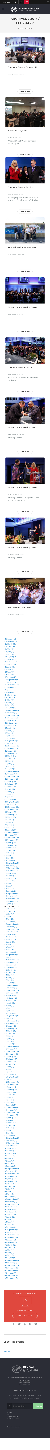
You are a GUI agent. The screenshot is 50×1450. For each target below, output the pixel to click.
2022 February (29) (10, 753)
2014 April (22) (9, 1003)
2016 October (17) (10, 957)
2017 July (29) (9, 919)
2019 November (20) (11, 868)
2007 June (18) (9, 1222)
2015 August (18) (10, 982)
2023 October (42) (10, 743)
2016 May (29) (9, 944)
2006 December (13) (11, 1268)
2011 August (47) (10, 1105)
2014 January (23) (10, 995)
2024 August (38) (10, 707)
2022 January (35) (10, 751)
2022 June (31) (9, 763)
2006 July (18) (9, 1255)
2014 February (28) (10, 998)
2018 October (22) (10, 896)
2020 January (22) (10, 812)
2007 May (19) (9, 1219)
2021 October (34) (10, 804)
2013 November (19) (11, 1051)
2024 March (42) (10, 695)
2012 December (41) (11, 1084)
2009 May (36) (9, 1158)
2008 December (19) (11, 1207)
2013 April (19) (9, 1033)
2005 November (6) (11, 1275)
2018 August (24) (10, 891)
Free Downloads (13, 1419)
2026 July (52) (9, 654)
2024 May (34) (9, 700)
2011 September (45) (11, 1107)
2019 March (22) (10, 848)
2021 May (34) (9, 791)
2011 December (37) (11, 1115)
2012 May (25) (9, 1066)
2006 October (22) (10, 1263)
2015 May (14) (9, 975)
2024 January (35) (10, 690)
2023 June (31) (9, 733)
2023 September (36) (11, 741)
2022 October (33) (10, 774)
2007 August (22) (10, 1227)
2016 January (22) (10, 934)
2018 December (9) (11, 901)
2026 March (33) (10, 644)
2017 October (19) (10, 926)
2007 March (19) (10, 1214)
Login (9, 1414)
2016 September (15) (11, 954)
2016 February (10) (10, 937)
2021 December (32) (11, 809)
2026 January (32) (10, 639)
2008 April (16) (9, 1186)
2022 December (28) (11, 779)
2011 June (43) (9, 1100)
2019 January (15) (10, 842)
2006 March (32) (10, 1245)
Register (10, 1412)
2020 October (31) (10, 835)
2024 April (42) (9, 697)
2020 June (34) (9, 825)
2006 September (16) (11, 1260)
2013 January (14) (10, 1026)
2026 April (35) (9, 646)
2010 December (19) (11, 1145)
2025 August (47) (10, 677)
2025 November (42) (11, 685)
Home (20, 28)
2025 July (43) (9, 674)
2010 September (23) (11, 1138)
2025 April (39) (9, 667)
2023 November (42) (11, 746)
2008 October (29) (10, 1201)
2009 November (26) (11, 1173)
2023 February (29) (10, 723)
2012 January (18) (10, 1056)
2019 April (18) (9, 850)
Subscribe (38, 1406)
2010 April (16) (9, 1125)
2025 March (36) (10, 664)
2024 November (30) (11, 715)
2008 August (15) (10, 1196)
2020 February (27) (10, 814)
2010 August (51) (10, 1135)
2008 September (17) (11, 1199)
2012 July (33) (9, 1072)
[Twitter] (19, 1324)
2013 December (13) (11, 1054)
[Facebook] (13, 1324)
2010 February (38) (10, 1120)
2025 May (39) (9, 669)
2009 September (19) (11, 1168)
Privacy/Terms (25, 1380)
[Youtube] (24, 1324)
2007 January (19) (10, 1209)
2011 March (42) (10, 1092)
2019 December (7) (11, 870)
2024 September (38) (11, 710)
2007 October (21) (10, 1232)
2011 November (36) (11, 1112)
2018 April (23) (9, 881)
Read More (25, 91)
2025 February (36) (10, 662)
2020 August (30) (10, 830)
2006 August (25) (10, 1257)
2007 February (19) (10, 1212)
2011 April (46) (9, 1095)
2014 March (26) (10, 1000)
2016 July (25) (9, 949)
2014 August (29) (10, 1013)
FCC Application (24, 1382)
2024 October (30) (10, 713)
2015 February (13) (10, 967)
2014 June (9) (8, 1008)
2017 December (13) (11, 932)
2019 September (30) (11, 863)
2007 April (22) (9, 1217)
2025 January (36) (10, 659)
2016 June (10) (9, 947)
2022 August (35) (10, 769)
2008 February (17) (10, 1181)
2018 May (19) (9, 883)
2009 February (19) (10, 1151)
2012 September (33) (11, 1077)
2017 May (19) (9, 914)
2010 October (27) (10, 1140)
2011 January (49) (10, 1087)
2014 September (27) (11, 1016)
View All (7, 1351)
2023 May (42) (9, 730)
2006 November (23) (11, 1265)
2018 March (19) (10, 878)
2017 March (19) (10, 909)
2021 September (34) (11, 802)
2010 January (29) (10, 1117)
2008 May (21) (9, 1189)
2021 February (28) (10, 784)
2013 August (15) (10, 1044)
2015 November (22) (11, 990)
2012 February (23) (10, 1059)
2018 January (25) (10, 873)
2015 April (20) (9, 972)
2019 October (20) (10, 865)
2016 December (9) (11, 962)
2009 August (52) (10, 1166)
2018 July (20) (9, 888)
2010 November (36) (11, 1143)
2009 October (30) (10, 1171)
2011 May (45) (9, 1097)
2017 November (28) (11, 929)
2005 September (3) (11, 1270)
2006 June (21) (9, 1252)
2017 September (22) (11, 924)
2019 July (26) (9, 858)
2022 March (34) (10, 756)
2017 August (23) (10, 921)
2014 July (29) (9, 1010)
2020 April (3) (9, 819)
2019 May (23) (9, 853)
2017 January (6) (10, 904)
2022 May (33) (9, 761)
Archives (28, 28)
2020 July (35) (9, 827)
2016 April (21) (9, 942)
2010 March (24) (10, 1123)
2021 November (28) (11, 807)
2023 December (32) (11, 748)
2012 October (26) (10, 1079)
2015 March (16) (10, 970)
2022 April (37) (9, 758)
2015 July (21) (9, 980)
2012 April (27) (9, 1064)
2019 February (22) (10, 845)
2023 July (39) (9, 735)
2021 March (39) (10, 786)
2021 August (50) (10, 799)
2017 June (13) (9, 916)
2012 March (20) (10, 1061)
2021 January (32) (10, 781)
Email (29, 1385)
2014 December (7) (11, 1023)
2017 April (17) (9, 911)
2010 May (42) (9, 1128)
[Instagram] (30, 1324)
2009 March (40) (10, 1153)
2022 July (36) (9, 766)
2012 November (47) (11, 1082)
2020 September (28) (11, 832)
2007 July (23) (9, 1224)
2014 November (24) (11, 1021)
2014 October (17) (10, 1018)
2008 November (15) (11, 1204)
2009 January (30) (10, 1148)
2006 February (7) (10, 1242)
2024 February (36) (10, 692)
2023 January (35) (10, 720)
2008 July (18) (9, 1194)
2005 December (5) (11, 1278)
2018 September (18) (11, 893)
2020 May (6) (8, 822)
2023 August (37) (10, 738)
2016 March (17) (10, 939)
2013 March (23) (10, 1031)
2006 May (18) (9, 1250)
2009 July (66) (9, 1163)
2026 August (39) (10, 657)
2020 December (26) (11, 840)
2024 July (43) (9, 705)
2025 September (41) (11, 679)
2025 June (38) (9, 672)
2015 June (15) (9, 977)
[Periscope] (35, 1324)
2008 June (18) (9, 1191)
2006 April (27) (9, 1247)
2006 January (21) (10, 1240)
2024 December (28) (11, 718)
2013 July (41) (9, 1041)
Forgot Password (13, 1417)
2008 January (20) (10, 1179)
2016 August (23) (10, 952)
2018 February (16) (10, 876)
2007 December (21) (11, 1237)
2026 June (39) (9, 651)
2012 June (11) (9, 1069)
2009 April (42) (9, 1156)
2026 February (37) (10, 641)
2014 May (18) (9, 1005)
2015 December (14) (11, 993)
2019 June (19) (9, 855)
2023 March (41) (10, 725)
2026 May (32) (9, 649)
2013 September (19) (11, 1046)
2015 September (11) (11, 985)
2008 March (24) (10, 1184)
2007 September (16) (11, 1229)
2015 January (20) (10, 965)
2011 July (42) (9, 1102)
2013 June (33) (9, 1038)
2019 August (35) (10, 860)
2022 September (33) (11, 771)
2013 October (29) (10, 1049)
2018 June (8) (8, 886)
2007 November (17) (11, 1235)
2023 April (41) (9, 728)
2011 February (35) (10, 1089)
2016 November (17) (11, 960)
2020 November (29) (11, 837)
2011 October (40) (10, 1110)
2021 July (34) (9, 797)
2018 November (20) (11, 898)
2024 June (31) (9, 702)
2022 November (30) (11, 776)
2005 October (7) (10, 1273)
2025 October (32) (10, 682)
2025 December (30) (11, 687)
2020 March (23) (10, 817)
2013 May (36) (9, 1036)
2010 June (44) (9, 1130)
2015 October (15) (10, 988)
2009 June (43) (9, 1161)
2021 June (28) (9, 794)
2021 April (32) (9, 789)
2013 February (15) (10, 1028)
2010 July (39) (9, 1133)
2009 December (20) (11, 1176)
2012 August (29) (10, 1074)
